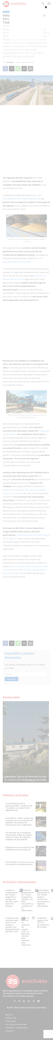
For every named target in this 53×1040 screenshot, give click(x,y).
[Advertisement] (26, 22)
